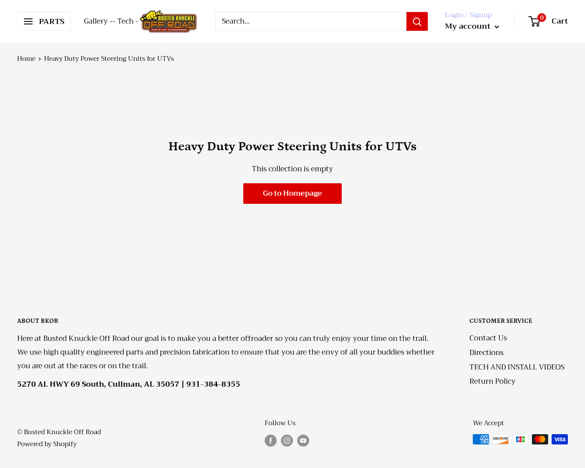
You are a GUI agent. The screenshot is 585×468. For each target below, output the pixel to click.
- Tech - (125, 21)
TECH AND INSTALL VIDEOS (516, 367)
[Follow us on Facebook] (271, 440)
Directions (486, 352)
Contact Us (488, 338)
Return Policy (492, 381)
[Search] (417, 21)
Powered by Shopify (47, 444)
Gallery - (98, 21)
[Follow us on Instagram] (287, 440)
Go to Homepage (292, 193)
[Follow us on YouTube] (303, 440)
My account (468, 26)
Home (26, 58)
